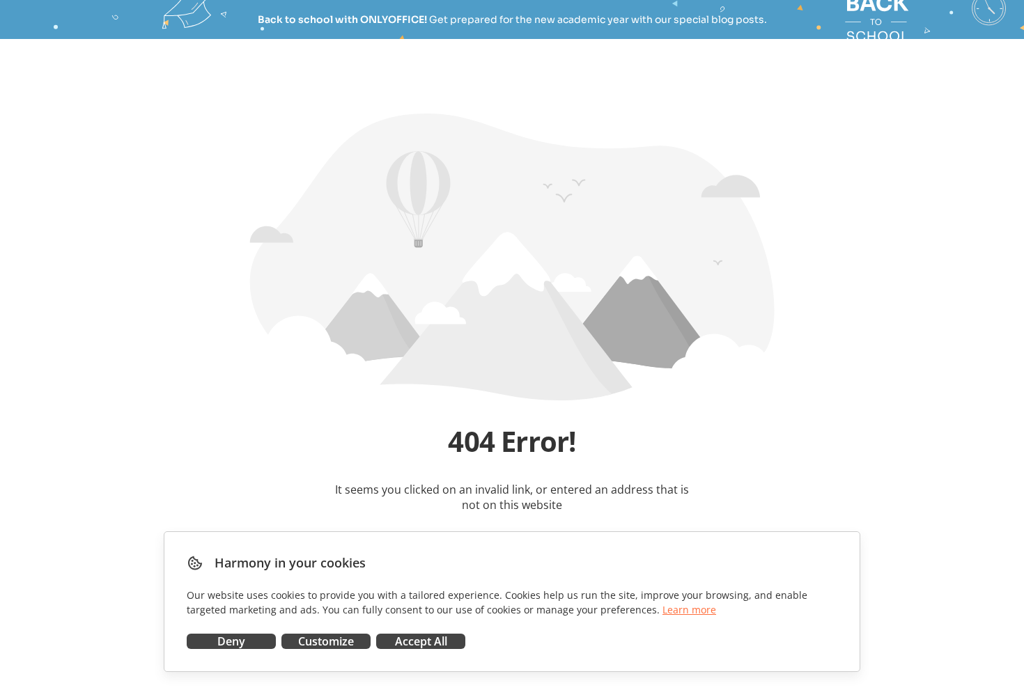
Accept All (421, 641)
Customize (326, 641)
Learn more (689, 609)
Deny (231, 641)
